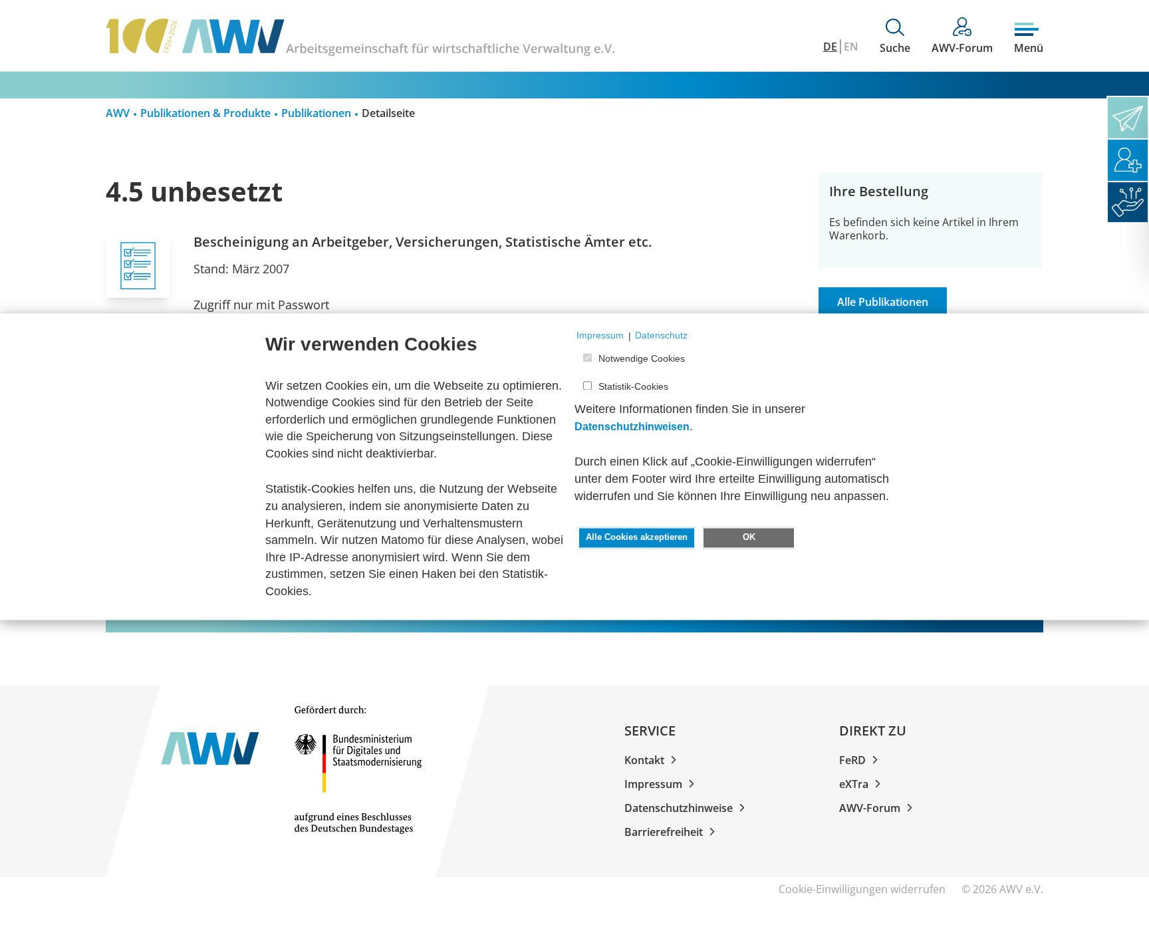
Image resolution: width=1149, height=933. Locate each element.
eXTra (853, 784)
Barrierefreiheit (663, 832)
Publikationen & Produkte (205, 113)
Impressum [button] (600, 336)
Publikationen (316, 113)
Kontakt (644, 760)
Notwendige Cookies (641, 358)
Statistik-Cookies (633, 387)
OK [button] (749, 538)
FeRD (852, 760)
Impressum (653, 784)
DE (830, 46)
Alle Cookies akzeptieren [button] (637, 538)
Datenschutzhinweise (678, 808)
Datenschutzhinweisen (632, 426)
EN (851, 46)
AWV (118, 113)
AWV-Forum (869, 808)
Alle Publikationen (882, 302)
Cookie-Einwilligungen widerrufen (862, 889)
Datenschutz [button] (661, 336)
